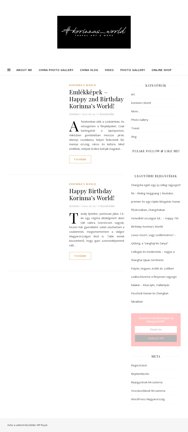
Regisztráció (139, 365)
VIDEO (109, 70)
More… (135, 111)
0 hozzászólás (105, 114)
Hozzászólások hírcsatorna (148, 390)
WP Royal (42, 425)
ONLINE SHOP (162, 70)
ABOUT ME (24, 70)
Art (133, 94)
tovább (80, 159)
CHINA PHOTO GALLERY (56, 70)
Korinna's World (82, 85)
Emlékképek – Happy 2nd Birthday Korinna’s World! (96, 99)
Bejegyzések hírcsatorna (146, 382)
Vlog (134, 136)
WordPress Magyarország (148, 399)
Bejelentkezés (140, 374)
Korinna (74, 114)
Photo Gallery (139, 120)
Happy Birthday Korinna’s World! (91, 194)
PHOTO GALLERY (132, 70)
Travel (135, 128)
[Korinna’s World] (94, 32)
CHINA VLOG (89, 70)
